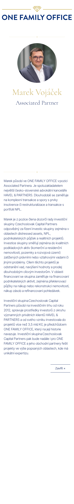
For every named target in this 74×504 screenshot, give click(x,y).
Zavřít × (60, 368)
